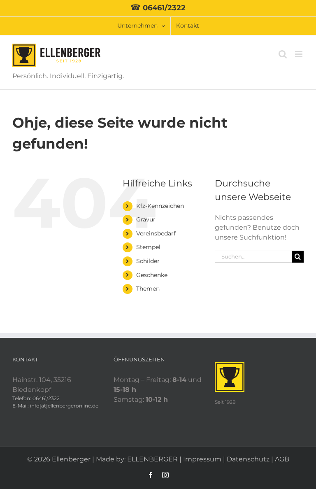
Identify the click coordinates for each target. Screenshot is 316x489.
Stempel (148, 247)
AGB (282, 459)
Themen (148, 288)
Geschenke (151, 275)
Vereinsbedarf (156, 233)
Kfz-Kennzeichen (160, 206)
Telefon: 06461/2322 (36, 398)
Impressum (202, 459)
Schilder (148, 261)
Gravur (146, 219)
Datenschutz (248, 459)
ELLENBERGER (152, 459)
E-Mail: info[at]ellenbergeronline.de (55, 406)
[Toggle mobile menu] (299, 54)
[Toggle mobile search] (283, 54)
